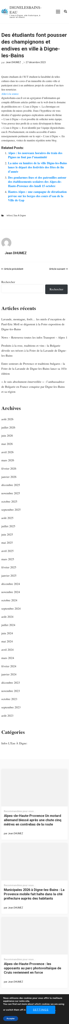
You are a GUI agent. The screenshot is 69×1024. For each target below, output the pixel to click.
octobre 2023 (9, 699)
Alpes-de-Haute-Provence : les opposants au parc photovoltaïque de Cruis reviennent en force (32, 968)
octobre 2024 (9, 600)
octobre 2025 (9, 501)
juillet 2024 (8, 625)
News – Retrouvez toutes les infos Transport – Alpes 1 (34, 337)
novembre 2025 (10, 493)
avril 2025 (7, 551)
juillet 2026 (8, 427)
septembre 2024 (11, 608)
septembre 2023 (11, 707)
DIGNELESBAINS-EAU (26, 10)
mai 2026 (7, 444)
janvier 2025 (8, 575)
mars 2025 (7, 559)
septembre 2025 (11, 510)
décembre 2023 (10, 682)
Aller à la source (10, 93)
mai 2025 (7, 542)
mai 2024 (7, 641)
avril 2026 (7, 452)
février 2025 (8, 567)
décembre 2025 (10, 485)
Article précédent (13, 269)
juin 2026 (7, 435)
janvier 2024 (8, 674)
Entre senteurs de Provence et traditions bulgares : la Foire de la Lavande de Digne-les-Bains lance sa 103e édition (34, 368)
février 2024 (8, 666)
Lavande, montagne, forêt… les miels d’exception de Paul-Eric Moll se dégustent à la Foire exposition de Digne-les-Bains (33, 324)
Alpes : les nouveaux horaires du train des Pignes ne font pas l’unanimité (35, 155)
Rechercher (8, 282)
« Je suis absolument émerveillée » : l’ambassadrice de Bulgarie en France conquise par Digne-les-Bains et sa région (33, 386)
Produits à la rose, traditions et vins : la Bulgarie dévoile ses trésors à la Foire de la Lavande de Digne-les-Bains (33, 350)
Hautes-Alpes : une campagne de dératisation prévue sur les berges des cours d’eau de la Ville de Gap (37, 196)
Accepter (11, 1018)
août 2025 (7, 518)
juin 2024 (7, 633)
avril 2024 (7, 650)
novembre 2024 (10, 592)
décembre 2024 (10, 584)
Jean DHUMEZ (13, 62)
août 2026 (7, 419)
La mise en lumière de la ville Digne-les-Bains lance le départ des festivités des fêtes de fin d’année (37, 167)
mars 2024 (7, 658)
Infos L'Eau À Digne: (16, 215)
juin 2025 (7, 534)
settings (41, 1010)
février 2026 (8, 468)
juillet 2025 (8, 526)
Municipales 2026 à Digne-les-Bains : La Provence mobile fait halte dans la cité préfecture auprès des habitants (34, 894)
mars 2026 (7, 460)
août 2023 (7, 715)
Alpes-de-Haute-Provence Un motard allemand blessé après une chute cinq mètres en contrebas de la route (32, 820)
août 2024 (7, 617)
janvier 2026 (8, 477)
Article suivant (57, 269)
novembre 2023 (10, 691)
